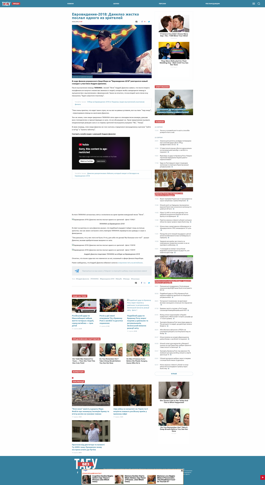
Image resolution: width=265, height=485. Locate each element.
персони (162, 3)
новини (70, 3)
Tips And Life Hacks (174, 404)
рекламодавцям (213, 3)
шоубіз (116, 3)
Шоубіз (119, 279)
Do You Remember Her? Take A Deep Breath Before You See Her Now (110, 361)
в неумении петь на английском (130, 263)
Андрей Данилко (83, 279)
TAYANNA (95, 279)
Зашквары (136, 279)
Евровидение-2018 (107, 279)
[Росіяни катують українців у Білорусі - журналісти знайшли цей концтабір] (174, 267)
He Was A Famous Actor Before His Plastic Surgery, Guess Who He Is (137, 361)
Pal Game (174, 433)
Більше (174, 374)
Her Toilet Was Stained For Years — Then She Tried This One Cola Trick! (83, 361)
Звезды (127, 279)
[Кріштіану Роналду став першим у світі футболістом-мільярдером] (174, 181)
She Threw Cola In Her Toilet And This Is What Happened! (174, 401)
